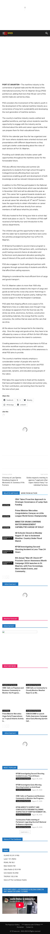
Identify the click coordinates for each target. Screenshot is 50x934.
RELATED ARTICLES (11, 493)
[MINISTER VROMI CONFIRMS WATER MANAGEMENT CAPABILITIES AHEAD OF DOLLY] (8, 524)
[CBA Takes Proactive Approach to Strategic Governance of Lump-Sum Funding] (8, 502)
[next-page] (7, 577)
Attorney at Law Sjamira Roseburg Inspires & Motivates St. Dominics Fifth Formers (13, 481)
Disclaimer (20, 927)
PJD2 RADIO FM (9, 866)
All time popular (32, 768)
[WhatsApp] (30, 41)
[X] (19, 41)
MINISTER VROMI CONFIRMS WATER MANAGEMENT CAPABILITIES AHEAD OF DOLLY (29, 524)
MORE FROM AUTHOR (29, 493)
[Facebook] (14, 41)
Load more (24, 832)
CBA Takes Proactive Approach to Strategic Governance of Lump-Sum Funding (31, 502)
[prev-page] (3, 577)
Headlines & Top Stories (7, 538)
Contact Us (29, 927)
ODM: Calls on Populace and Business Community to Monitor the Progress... (13, 690)
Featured (20, 768)
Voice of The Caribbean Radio (15, 880)
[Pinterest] (25, 41)
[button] (46, 33)
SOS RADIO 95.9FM (11, 873)
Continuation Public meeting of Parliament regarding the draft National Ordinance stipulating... (31, 822)
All (13, 768)
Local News (6, 505)
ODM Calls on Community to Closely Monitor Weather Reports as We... (36, 690)
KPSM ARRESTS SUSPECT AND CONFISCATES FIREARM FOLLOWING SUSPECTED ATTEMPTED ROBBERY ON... (31, 809)
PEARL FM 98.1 (9, 862)
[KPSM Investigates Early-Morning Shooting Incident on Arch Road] (8, 788)
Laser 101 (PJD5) (10, 859)
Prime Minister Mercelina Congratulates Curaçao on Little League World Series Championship (31, 513)
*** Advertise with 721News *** (32, 925)
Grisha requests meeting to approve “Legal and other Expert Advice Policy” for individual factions (37, 481)
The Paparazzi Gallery (12, 925)
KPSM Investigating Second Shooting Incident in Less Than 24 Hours (30, 549)
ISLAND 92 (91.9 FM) (11, 855)
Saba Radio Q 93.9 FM (12, 869)
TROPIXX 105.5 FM (11, 876)
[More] (35, 41)
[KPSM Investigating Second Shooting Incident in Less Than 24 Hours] (8, 549)
